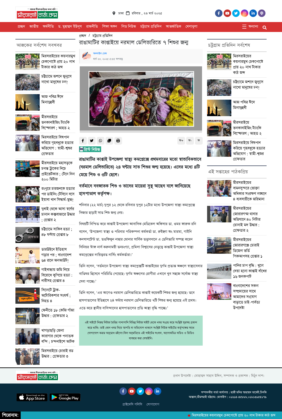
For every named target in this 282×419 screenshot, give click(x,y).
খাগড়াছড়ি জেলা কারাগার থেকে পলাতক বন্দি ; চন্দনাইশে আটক (57, 336)
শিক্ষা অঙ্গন (109, 26)
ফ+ (181, 140)
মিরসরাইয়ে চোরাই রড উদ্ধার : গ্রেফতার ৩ (57, 353)
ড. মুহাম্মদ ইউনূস (70, 26)
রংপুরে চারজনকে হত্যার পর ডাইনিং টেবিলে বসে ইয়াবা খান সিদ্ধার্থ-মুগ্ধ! (58, 194)
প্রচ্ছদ (21, 26)
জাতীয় (34, 26)
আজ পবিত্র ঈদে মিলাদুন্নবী (52, 99)
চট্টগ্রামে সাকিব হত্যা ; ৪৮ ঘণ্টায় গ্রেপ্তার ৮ (56, 232)
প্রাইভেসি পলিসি (132, 404)
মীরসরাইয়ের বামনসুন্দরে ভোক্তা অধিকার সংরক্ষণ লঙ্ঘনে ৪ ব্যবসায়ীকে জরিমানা (249, 191)
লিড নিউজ (128, 26)
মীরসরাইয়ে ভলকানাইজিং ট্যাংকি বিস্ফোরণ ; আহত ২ (55, 122)
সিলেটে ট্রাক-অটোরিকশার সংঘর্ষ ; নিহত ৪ (56, 295)
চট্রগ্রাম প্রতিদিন (150, 26)
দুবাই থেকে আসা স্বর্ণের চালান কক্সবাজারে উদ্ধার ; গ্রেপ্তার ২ (58, 214)
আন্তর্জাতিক (173, 26)
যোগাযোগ (153, 404)
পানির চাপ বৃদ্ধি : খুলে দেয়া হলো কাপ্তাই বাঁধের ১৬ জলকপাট (250, 271)
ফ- (190, 140)
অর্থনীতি (48, 26)
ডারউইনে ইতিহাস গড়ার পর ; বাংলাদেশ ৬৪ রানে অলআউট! (56, 255)
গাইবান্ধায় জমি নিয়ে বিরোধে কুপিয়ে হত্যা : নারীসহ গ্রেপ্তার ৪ (56, 275)
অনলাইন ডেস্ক (100, 53)
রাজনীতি (92, 26)
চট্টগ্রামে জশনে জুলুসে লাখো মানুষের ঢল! (56, 79)
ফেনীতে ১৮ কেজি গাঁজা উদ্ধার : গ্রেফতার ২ (57, 313)
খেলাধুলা (191, 26)
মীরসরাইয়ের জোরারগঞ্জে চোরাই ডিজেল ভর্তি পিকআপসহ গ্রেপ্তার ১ (247, 248)
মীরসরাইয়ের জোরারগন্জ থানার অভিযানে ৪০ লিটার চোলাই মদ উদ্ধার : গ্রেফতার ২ (246, 219)
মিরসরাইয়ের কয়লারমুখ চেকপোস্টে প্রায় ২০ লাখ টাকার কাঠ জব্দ (58, 62)
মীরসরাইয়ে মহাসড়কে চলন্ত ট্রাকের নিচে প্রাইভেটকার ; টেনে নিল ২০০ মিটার (58, 171)
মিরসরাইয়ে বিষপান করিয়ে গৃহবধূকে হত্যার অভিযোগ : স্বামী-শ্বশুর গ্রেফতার (57, 145)
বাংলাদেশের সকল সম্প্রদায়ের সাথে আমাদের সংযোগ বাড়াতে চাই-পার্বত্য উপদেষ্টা (246, 297)
